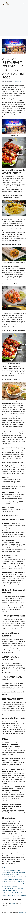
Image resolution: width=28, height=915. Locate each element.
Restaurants (8, 868)
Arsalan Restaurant (10, 870)
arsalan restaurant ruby (13, 883)
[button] (20, 3)
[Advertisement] (14, 22)
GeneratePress (22, 912)
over (20, 114)
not (14, 238)
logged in (12, 903)
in (9, 422)
